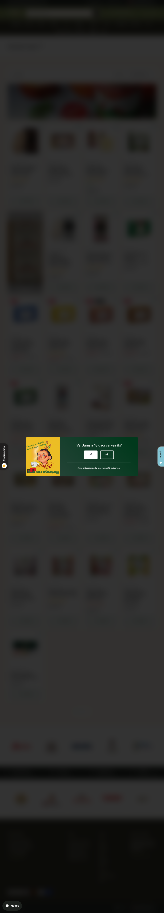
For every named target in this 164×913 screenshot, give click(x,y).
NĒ (107, 454)
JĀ (90, 454)
